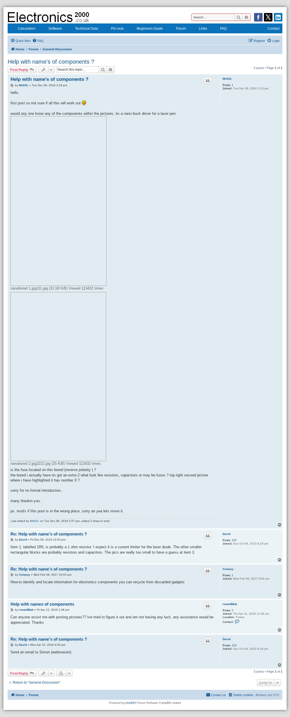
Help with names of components (42, 604)
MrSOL (227, 78)
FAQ (223, 29)
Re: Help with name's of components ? (48, 534)
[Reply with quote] (207, 80)
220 (234, 540)
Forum (181, 29)
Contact (274, 29)
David (227, 533)
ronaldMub (230, 604)
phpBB (130, 702)
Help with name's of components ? (51, 62)
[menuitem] (38, 40)
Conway (228, 569)
